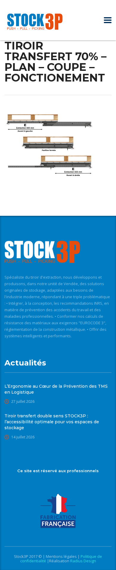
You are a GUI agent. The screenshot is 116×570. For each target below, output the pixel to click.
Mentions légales (62, 556)
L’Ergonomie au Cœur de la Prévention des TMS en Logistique (56, 389)
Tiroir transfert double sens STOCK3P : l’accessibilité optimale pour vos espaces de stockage (51, 421)
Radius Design (82, 560)
